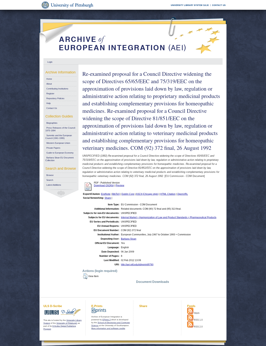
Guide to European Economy (60, 153)
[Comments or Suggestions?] (217, 9)
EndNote (105, 194)
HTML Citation (167, 194)
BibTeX (116, 194)
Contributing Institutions (57, 88)
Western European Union (58, 143)
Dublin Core (128, 194)
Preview (120, 185)
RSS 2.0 (198, 326)
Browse (50, 175)
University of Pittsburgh (66, 323)
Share (108, 198)
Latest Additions (53, 185)
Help (48, 103)
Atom (196, 313)
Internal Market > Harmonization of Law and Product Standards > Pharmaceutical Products (168, 217)
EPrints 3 (106, 320)
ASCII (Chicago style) (147, 194)
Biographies (51, 123)
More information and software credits (108, 328)
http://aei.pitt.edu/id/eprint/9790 (137, 264)
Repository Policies (55, 98)
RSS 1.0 (198, 320)
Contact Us (51, 108)
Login (49, 62)
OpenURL (182, 194)
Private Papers (53, 148)
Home (49, 79)
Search (49, 180)
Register (50, 93)
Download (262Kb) (104, 185)
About (49, 84)
